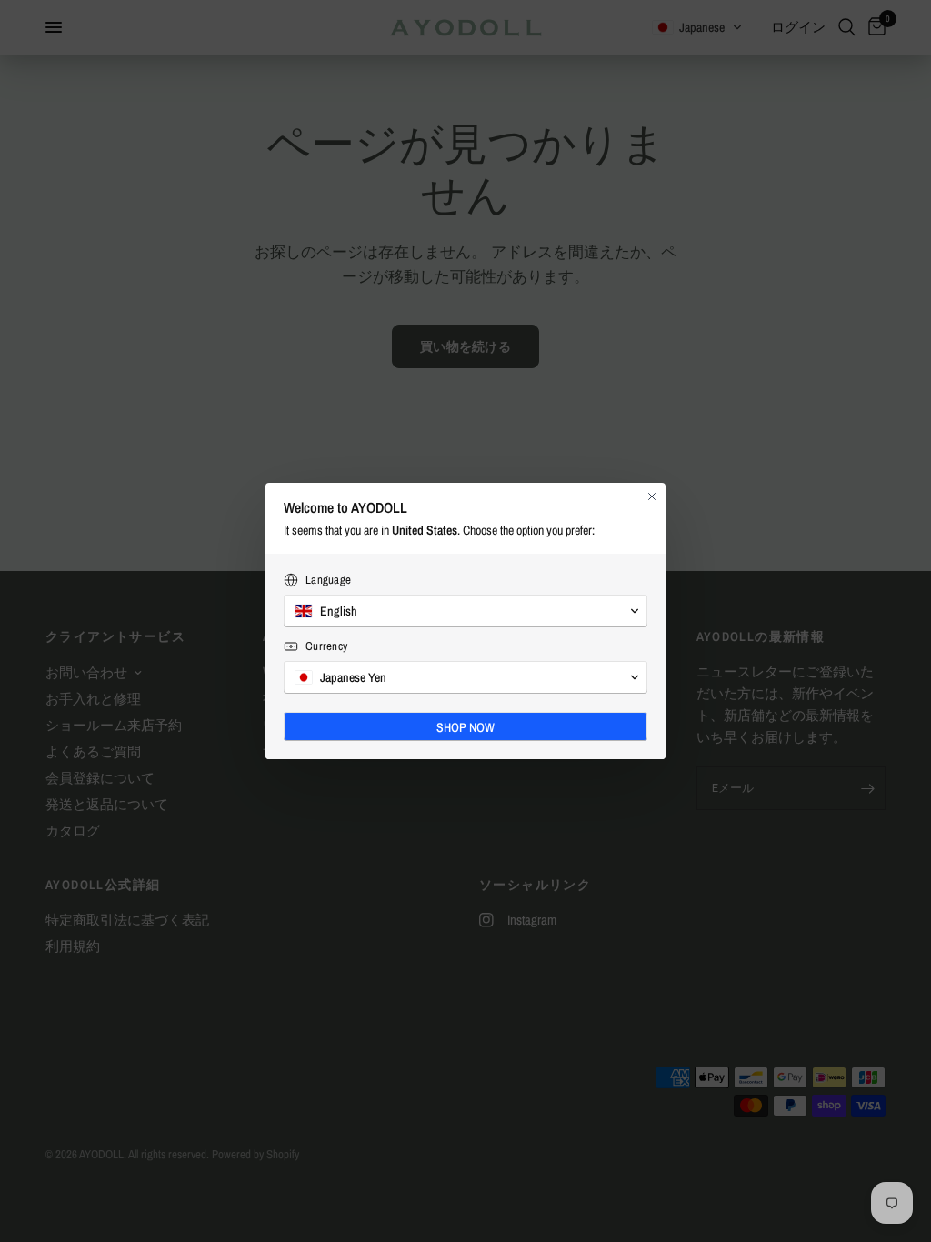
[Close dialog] (652, 496)
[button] (465, 611)
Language (328, 579)
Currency (326, 646)
